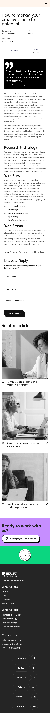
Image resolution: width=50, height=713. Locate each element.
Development (25, 252)
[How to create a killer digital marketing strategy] (47, 381)
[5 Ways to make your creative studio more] (47, 443)
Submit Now (13, 313)
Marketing (39, 252)
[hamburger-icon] (46, 3)
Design (13, 252)
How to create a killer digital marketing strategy (22, 383)
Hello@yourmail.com (22, 538)
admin (30, 33)
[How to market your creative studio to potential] (47, 504)
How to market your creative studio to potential (22, 506)
